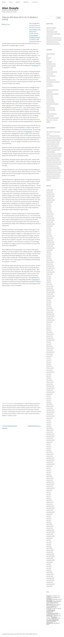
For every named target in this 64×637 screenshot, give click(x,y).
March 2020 (49, 308)
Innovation (49, 84)
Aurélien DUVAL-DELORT (11, 405)
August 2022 (49, 250)
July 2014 (48, 420)
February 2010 (50, 526)
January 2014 (49, 432)
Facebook (60, 599)
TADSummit (35, 65)
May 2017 (48, 362)
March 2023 (49, 236)
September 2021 (50, 272)
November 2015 (50, 388)
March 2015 (49, 404)
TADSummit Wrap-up (34, 426)
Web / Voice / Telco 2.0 (51, 120)
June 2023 (48, 230)
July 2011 (48, 492)
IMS (51, 602)
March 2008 (49, 572)
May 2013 (48, 448)
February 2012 (50, 478)
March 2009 (49, 548)
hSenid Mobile (57, 601)
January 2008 (49, 576)
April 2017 (48, 364)
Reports (26, 2)
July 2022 (48, 252)
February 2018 (50, 348)
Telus (22, 413)
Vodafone (48, 621)
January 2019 (49, 336)
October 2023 (49, 222)
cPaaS (49, 599)
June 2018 (48, 344)
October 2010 (49, 510)
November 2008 (50, 556)
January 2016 (49, 384)
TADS (47, 112)
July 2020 (48, 300)
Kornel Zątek (33, 407)
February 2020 (50, 310)
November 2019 (50, 316)
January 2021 (49, 288)
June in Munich (33, 29)
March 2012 (49, 476)
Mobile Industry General (52, 94)
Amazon (48, 595)
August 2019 (49, 322)
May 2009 (48, 544)
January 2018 (49, 350)
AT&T (3, 405)
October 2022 (49, 246)
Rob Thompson (30, 409)
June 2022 (48, 254)
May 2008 (48, 568)
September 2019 (50, 320)
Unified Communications (52, 118)
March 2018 (49, 346)
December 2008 (50, 554)
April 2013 (48, 450)
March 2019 (49, 332)
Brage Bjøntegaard (22, 405)
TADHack (50, 610)
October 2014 (49, 414)
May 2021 (48, 280)
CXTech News (49, 74)
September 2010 (50, 512)
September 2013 (50, 440)
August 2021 (49, 274)
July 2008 (48, 564)
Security (48, 106)
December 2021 (50, 266)
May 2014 (48, 424)
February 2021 (50, 286)
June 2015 (48, 398)
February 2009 (50, 550)
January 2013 (49, 456)
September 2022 (50, 248)
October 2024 (49, 198)
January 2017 (49, 370)
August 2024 (49, 202)
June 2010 (48, 518)
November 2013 (50, 436)
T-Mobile (28, 411)
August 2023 (49, 226)
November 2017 (50, 352)
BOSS (47, 60)
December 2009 (50, 530)
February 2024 (50, 214)
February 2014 (50, 430)
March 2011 (49, 500)
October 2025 (49, 190)
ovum (13, 409)
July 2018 (48, 342)
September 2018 (50, 340)
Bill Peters (48, 58)
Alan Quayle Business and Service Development (10, 9)
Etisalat (18, 407)
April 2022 (48, 258)
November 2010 (50, 508)
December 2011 (50, 482)
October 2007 (49, 582)
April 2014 (48, 426)
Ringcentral (52, 605)
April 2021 (48, 282)
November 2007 (50, 580)
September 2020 (50, 296)
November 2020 (50, 292)
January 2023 (49, 240)
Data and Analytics (51, 76)
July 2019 (48, 324)
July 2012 (48, 468)
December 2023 (50, 218)
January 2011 (49, 504)
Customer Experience (51, 72)
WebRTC (4, 415)
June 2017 (48, 360)
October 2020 (49, 294)
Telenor (19, 413)
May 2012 (48, 472)
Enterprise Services (51, 80)
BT (52, 597)
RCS (47, 606)
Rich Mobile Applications (52, 104)
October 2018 (49, 338)
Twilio (54, 617)
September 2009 (50, 536)
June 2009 (48, 542)
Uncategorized (50, 116)
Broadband (49, 62)
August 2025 (49, 192)
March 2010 (49, 524)
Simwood (48, 607)
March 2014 (49, 428)
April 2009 (48, 546)
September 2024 (50, 200)
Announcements (50, 54)
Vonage (53, 621)
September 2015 (50, 392)
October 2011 (49, 486)
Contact (35, 2)
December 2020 (50, 290)
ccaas (55, 597)
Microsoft (49, 604)
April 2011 (48, 498)
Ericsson (55, 599)
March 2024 (49, 212)
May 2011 (48, 496)
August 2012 (49, 466)
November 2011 (50, 484)
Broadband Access (51, 64)
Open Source (49, 96)
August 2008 (49, 562)
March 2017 (49, 366)
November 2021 (50, 268)
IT (46, 88)
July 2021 (48, 276)
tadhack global (49, 611)
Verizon (30, 413)
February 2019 (50, 334)
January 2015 (49, 408)
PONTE (17, 101)
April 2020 (48, 306)
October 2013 (49, 438)
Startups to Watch (50, 110)
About (18, 2)
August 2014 (49, 418)
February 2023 (50, 238)
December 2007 (50, 578)
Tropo (48, 618)
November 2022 (50, 244)
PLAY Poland (19, 409)
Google (49, 601)
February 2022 (50, 262)
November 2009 (50, 532)
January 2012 (49, 480)
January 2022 (49, 264)
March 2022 (49, 260)
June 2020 (48, 302)
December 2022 (50, 242)
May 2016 (48, 376)
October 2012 (49, 462)
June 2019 (48, 326)
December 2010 (50, 506)
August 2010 (49, 514)
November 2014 (50, 412)
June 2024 (48, 206)
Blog (10, 2)
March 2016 (49, 380)
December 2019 (50, 314)
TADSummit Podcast (51, 114)
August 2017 (49, 356)
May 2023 (48, 232)
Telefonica (14, 413)
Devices (48, 78)
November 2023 (50, 220)
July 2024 (48, 204)
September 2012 (50, 464)
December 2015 (50, 386)
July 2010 (48, 516)
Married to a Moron (51, 28)
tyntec (58, 617)
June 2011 (48, 494)
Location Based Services (52, 90)
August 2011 (49, 490)
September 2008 (50, 560)
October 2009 (49, 534)
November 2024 (50, 196)
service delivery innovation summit (16, 411)
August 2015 (49, 394)
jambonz (55, 602)
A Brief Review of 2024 (51, 32)
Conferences (19, 403)
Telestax (55, 615)
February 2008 (50, 574)
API (15, 403)
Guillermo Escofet (25, 407)
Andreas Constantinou (34, 403)
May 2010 (48, 520)
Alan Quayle (10, 634)
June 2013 (48, 446)
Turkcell (26, 413)
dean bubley (30, 405)
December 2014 (50, 410)
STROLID (49, 608)
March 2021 (49, 284)
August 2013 (49, 442)
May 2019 (48, 328)
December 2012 (50, 458)
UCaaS (49, 619)
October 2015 (49, 390)
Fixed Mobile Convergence (53, 82)
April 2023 (48, 234)
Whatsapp (57, 623)
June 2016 (48, 374)
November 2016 (50, 372)
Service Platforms (50, 108)
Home (4, 2)
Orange (10, 409)
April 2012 (48, 474)
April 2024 (48, 210)
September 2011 (50, 488)
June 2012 (48, 470)
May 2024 (48, 208)
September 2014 (50, 416)
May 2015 (48, 400)
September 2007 (50, 584)
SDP (57, 605)
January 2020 (49, 312)
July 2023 (48, 228)
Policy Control (49, 98)
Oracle (55, 604)
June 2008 (48, 566)
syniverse (54, 608)
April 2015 (48, 402)
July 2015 (48, 396)
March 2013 (49, 452)
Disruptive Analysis (11, 407)
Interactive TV (49, 86)
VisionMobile (36, 413)
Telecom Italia (7, 413)
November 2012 (50, 460)
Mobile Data (49, 92)
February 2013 (50, 454)
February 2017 (50, 368)
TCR (59, 613)
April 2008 (48, 570)
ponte (23, 409)
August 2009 (49, 538)
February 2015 (50, 406)
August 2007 (49, 586)
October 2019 (49, 318)
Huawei (48, 602)
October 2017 (49, 354)
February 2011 (50, 502)
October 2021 (49, 270)
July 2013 (48, 444)
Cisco (59, 597)
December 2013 (50, 434)
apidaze (55, 595)
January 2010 (49, 528)
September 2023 (50, 224)
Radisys (59, 604)
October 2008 (49, 558)
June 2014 (48, 422)
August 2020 (49, 298)
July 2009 (48, 540)
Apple (58, 595)
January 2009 (49, 552)
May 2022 (48, 256)
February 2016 (50, 382)
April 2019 (48, 330)
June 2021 (48, 278)
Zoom (47, 624)
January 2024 (49, 216)
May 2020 (48, 304)
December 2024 (50, 194)
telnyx (59, 615)
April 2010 (48, 522)
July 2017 (48, 358)
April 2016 (48, 378)
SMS (56, 607)
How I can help (50, 30)
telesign (49, 615)
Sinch (52, 607)
